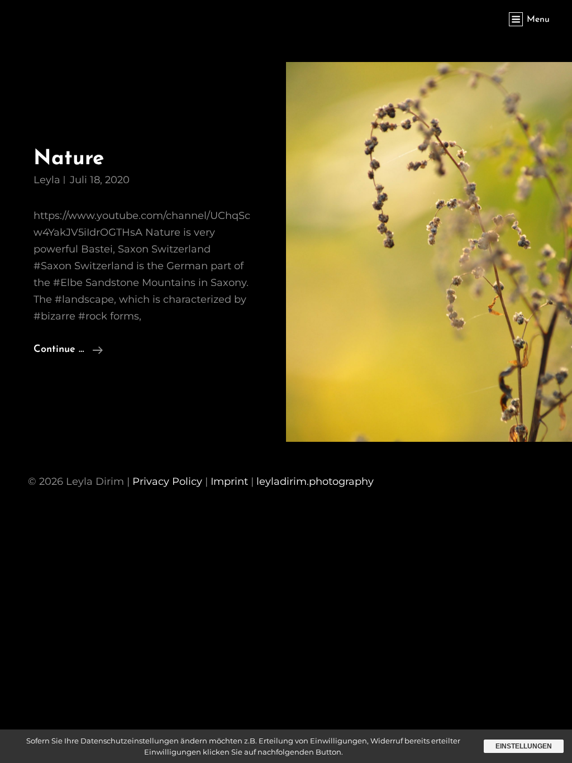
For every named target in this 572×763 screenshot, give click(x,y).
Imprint (229, 481)
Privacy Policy (167, 481)
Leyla (47, 180)
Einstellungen (523, 746)
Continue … (68, 349)
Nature (69, 159)
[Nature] (429, 252)
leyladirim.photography (315, 481)
